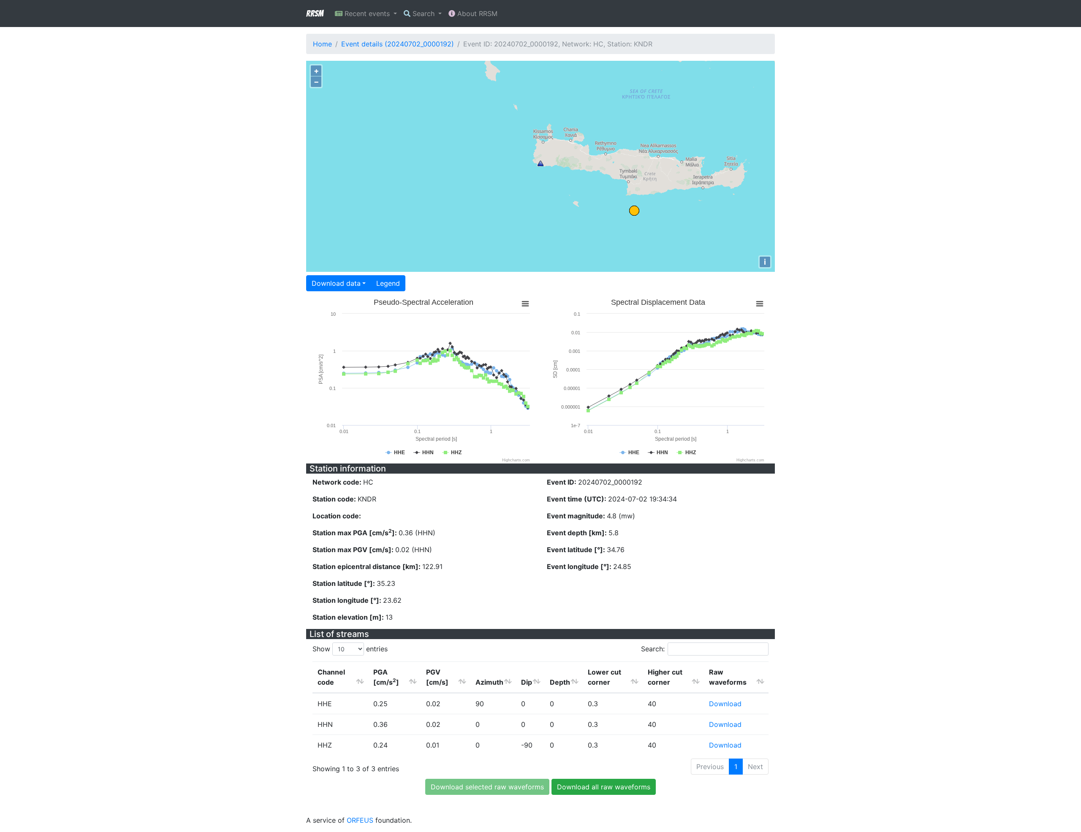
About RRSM (476, 13)
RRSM (314, 13)
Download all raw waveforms (603, 787)
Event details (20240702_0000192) (397, 44)
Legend (388, 283)
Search (423, 13)
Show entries (350, 649)
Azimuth (489, 682)
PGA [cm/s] (386, 677)
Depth (560, 682)
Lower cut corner (604, 677)
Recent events (367, 13)
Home (322, 44)
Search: (653, 649)
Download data (336, 283)
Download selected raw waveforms (487, 787)
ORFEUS (360, 820)
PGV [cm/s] (437, 677)
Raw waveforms (728, 677)
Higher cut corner (665, 677)
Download (725, 703)
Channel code (331, 677)
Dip (526, 682)
